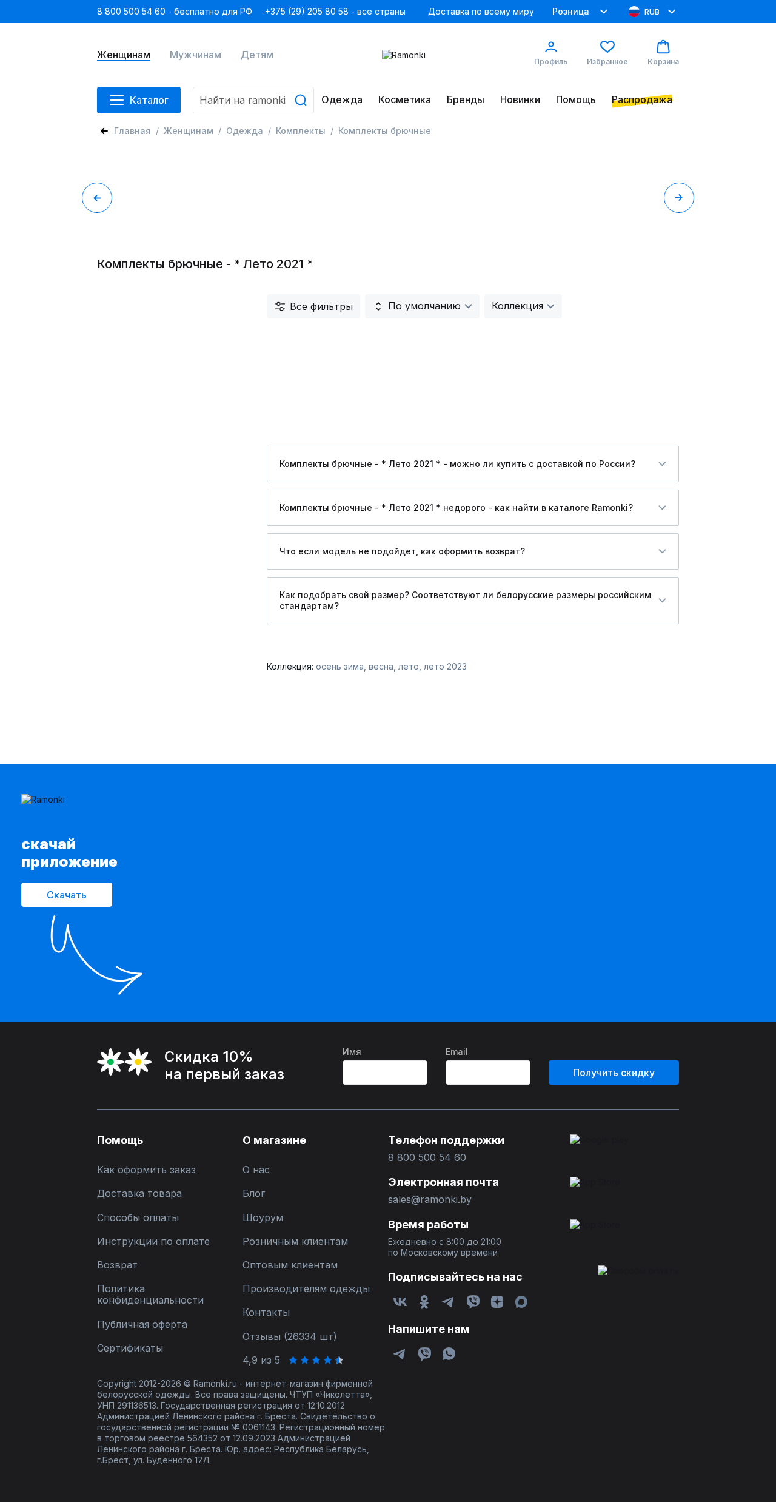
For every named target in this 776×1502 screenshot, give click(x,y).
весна (381, 666)
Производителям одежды (306, 1289)
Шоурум (262, 1218)
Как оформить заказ (146, 1170)
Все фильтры (321, 306)
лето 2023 (445, 666)
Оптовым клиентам (290, 1265)
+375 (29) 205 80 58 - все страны (335, 11)
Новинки (520, 100)
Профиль (550, 61)
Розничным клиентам (295, 1241)
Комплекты (301, 131)
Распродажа (642, 100)
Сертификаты (130, 1348)
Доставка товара (139, 1193)
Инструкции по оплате (153, 1241)
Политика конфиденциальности (150, 1294)
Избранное (607, 61)
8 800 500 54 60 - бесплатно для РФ (174, 11)
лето (408, 666)
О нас (256, 1170)
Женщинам (123, 55)
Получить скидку (614, 1072)
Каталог (149, 100)
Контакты (266, 1312)
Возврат (117, 1265)
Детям (257, 55)
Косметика (404, 100)
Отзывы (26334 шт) (289, 1336)
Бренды (465, 100)
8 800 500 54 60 (427, 1158)
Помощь (576, 100)
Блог (253, 1193)
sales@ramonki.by (430, 1199)
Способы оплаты (138, 1218)
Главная (132, 131)
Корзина (663, 61)
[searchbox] (253, 100)
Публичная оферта (142, 1324)
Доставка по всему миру (481, 11)
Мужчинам (195, 55)
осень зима (340, 666)
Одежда (342, 100)
